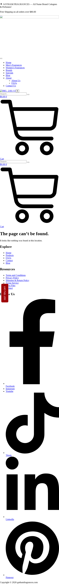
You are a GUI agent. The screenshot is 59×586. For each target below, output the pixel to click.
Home (8, 62)
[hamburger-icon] (1, 58)
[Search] (28, 94)
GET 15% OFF (4, 293)
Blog (8, 75)
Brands (9, 70)
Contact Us (11, 86)
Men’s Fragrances (14, 65)
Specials (9, 73)
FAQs (14, 83)
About (8, 78)
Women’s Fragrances (15, 67)
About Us (15, 80)
